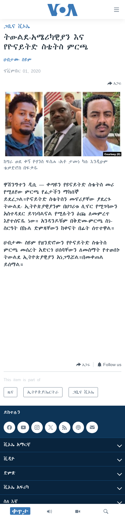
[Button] (114, 83)
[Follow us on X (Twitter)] (50, 427)
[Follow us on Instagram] (37, 427)
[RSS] (64, 427)
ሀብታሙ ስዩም (18, 60)
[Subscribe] (92, 427)
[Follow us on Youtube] (23, 427)
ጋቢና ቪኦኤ (17, 26)
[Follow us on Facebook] (9, 427)
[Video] (78, 511)
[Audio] (49, 511)
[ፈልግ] (106, 511)
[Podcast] (78, 427)
